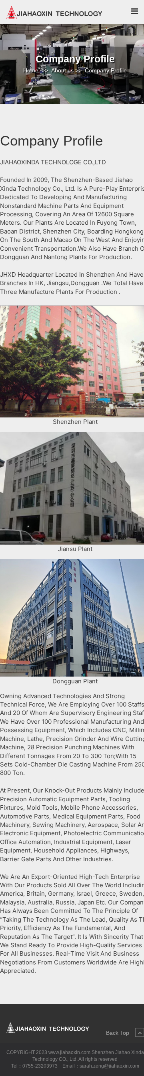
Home (30, 70)
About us (62, 70)
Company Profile (106, 70)
